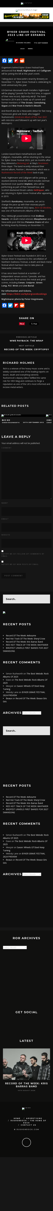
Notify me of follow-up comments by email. (22, 555)
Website (5, 535)
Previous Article (26, 337)
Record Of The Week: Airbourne (21, 635)
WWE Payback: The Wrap (26, 340)
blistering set (23, 163)
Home (17, 1118)
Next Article (26, 346)
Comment (6, 448)
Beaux (9, 698)
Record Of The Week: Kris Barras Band (24, 641)
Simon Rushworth (11, 422)
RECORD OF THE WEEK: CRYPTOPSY (26, 349)
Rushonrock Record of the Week (17, 172)
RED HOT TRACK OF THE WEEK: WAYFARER (27, 644)
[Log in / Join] (51, 3)
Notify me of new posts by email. (20, 564)
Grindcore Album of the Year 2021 (31, 117)
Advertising (34, 1118)
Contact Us (28, 1125)
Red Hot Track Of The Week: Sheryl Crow (25, 638)
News (30, 48)
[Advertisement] (26, 759)
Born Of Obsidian (43, 207)
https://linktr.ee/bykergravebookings (27, 293)
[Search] (47, 3)
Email (5, 519)
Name (4, 503)
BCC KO (6, 420)
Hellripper (39, 190)
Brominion (43, 163)
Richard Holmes (23, 43)
